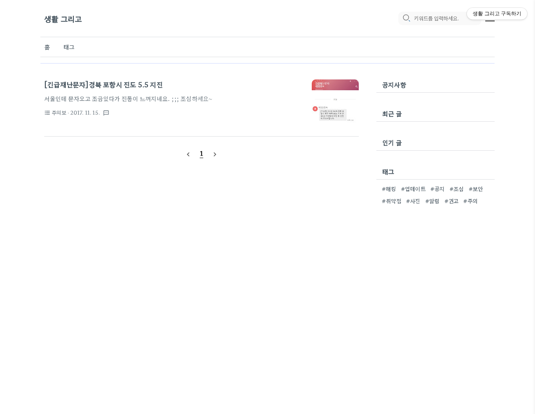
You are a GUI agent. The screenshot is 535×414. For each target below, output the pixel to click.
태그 (68, 47)
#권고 (452, 201)
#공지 (437, 189)
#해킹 (389, 189)
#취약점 (391, 201)
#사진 (413, 201)
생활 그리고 (63, 18)
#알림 (432, 201)
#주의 (470, 201)
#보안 (476, 189)
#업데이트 (413, 189)
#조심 (457, 189)
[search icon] (406, 18)
